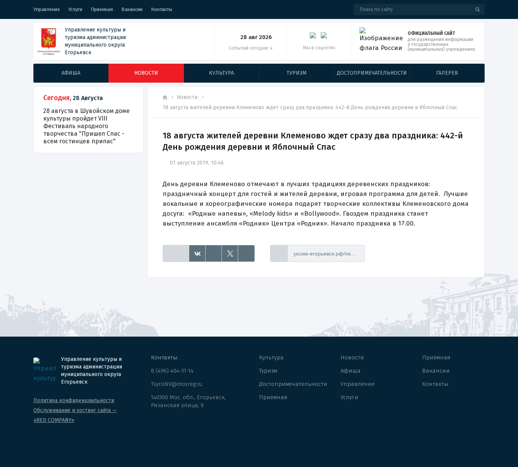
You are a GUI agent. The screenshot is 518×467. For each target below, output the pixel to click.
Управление (46, 9)
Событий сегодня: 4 (251, 48)
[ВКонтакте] (197, 253)
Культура (271, 357)
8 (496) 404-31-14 (172, 370)
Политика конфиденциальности (73, 400)
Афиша (351, 370)
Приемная (102, 9)
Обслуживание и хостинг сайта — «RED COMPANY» (75, 415)
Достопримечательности (293, 384)
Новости (187, 97)
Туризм (268, 370)
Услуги (75, 9)
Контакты (161, 9)
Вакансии (132, 9)
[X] (230, 253)
